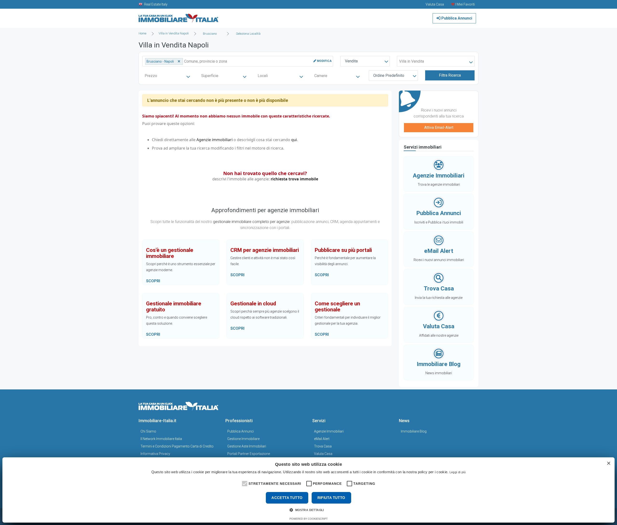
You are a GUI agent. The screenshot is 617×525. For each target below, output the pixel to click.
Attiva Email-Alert (438, 127)
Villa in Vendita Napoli (174, 33)
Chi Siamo (148, 431)
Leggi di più (457, 472)
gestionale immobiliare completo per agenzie (251, 221)
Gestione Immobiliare (243, 439)
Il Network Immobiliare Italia (161, 439)
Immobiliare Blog (414, 431)
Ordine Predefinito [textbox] (388, 75)
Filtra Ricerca (450, 75)
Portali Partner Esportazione (248, 454)
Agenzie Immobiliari (329, 431)
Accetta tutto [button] (286, 498)
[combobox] (211, 33)
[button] (244, 483)
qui (294, 139)
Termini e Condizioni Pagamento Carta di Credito (177, 446)
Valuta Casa (323, 454)
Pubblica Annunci (456, 18)
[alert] (308, 490)
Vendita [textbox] (351, 61)
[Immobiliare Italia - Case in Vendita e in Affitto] (179, 16)
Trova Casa (323, 446)
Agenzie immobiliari (214, 139)
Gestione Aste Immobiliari (246, 446)
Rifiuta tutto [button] (331, 498)
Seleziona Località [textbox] (248, 33)
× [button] (608, 463)
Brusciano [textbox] (210, 33)
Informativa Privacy (155, 454)
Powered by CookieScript (308, 518)
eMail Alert (321, 439)
